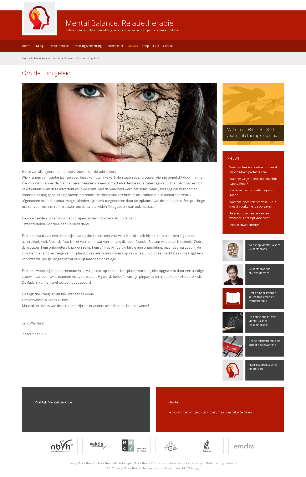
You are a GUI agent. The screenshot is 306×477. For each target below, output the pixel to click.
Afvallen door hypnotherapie (221, 463)
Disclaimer (166, 468)
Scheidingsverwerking (87, 46)
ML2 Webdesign (191, 468)
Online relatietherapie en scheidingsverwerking (264, 343)
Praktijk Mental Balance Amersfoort (263, 367)
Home (26, 46)
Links (177, 468)
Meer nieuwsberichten (244, 225)
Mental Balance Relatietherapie (41, 58)
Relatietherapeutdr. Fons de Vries (259, 271)
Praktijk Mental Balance (82, 463)
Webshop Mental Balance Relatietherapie (264, 247)
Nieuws (133, 46)
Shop (145, 46)
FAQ (156, 46)
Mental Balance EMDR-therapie (186, 463)
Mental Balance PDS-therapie (150, 463)
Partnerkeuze (115, 46)
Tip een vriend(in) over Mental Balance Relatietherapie (262, 321)
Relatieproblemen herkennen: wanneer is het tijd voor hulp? (249, 215)
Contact (168, 46)
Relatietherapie (59, 46)
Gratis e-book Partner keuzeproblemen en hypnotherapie (262, 297)
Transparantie (150, 468)
